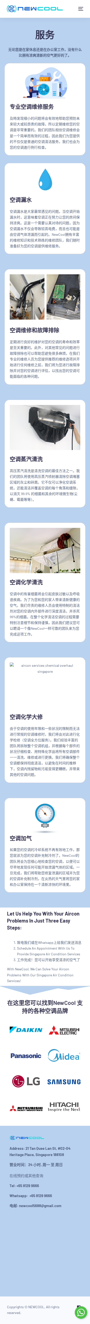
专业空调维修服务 (32, 106)
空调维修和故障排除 (34, 330)
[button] (15, 298)
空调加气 (21, 838)
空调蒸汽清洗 (26, 459)
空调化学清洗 (26, 582)
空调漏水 (21, 199)
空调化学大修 (26, 716)
